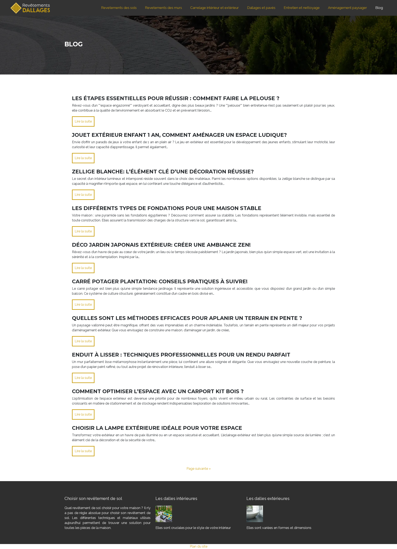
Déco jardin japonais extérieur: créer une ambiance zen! (161, 245)
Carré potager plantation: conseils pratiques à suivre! (160, 281)
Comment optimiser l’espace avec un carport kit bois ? (158, 391)
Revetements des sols (119, 8)
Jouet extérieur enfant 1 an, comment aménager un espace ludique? (179, 135)
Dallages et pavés (261, 8)
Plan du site (198, 546)
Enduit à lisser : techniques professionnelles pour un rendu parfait (181, 355)
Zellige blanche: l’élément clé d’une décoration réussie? (163, 171)
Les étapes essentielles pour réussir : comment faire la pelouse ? (175, 98)
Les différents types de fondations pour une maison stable (166, 208)
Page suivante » (199, 469)
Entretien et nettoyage (302, 8)
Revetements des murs (163, 8)
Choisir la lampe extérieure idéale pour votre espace (157, 428)
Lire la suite (83, 121)
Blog (379, 8)
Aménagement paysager (347, 8)
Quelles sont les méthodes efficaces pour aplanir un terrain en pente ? (187, 318)
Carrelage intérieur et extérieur (214, 8)
